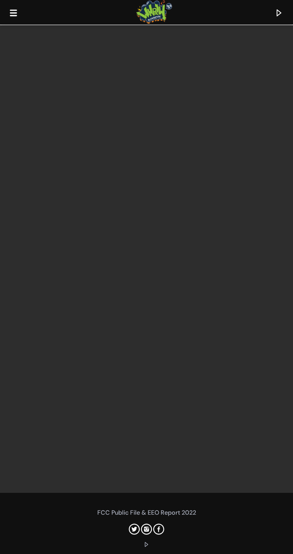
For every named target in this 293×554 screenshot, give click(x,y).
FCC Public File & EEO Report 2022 (146, 513)
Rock (10, 266)
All (7, 32)
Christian (16, 149)
